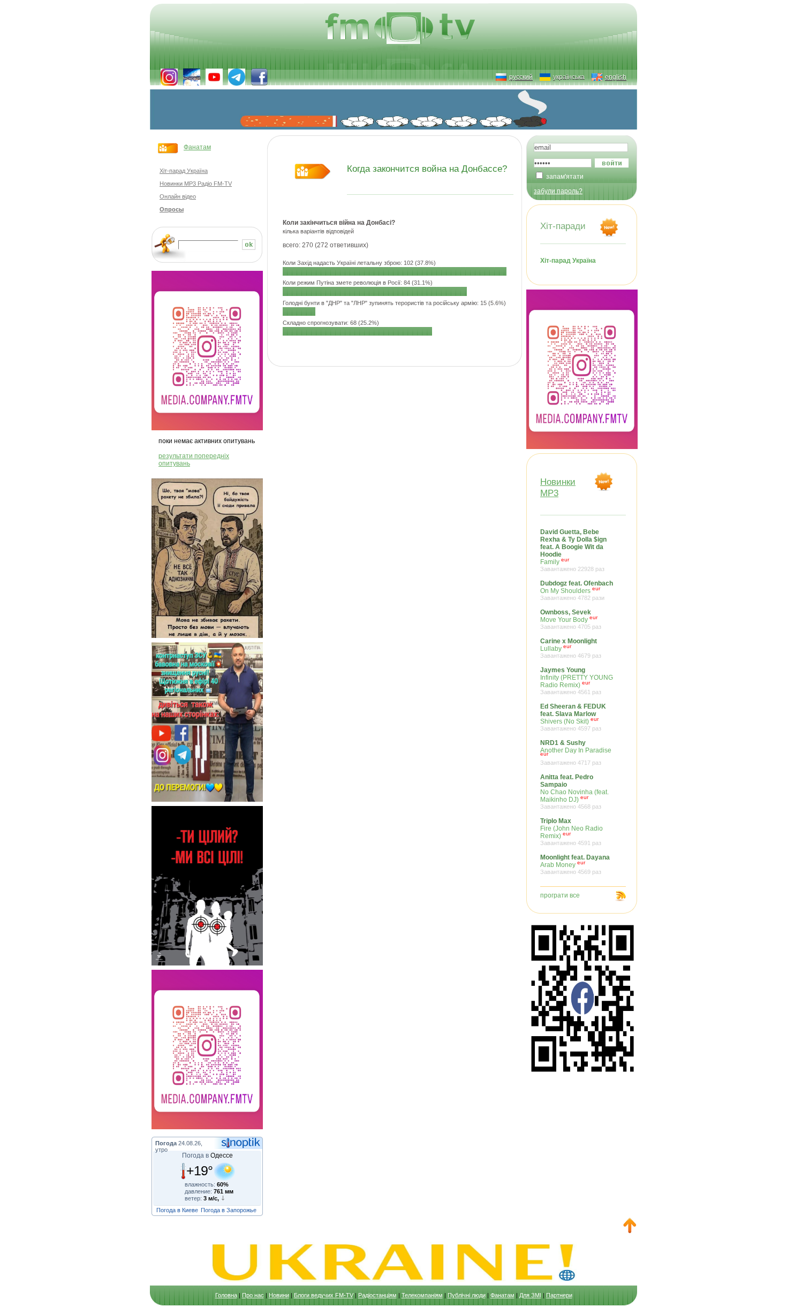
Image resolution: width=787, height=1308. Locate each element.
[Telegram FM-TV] (236, 77)
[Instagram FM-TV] (169, 77)
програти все (560, 895)
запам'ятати (565, 176)
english (615, 77)
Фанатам (197, 147)
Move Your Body (570, 619)
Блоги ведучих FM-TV (323, 1295)
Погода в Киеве (177, 1210)
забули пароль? (558, 191)
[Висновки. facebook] (191, 77)
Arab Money (575, 864)
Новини (279, 1295)
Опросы (172, 209)
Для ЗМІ (530, 1295)
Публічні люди (467, 1295)
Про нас (253, 1295)
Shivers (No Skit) (573, 717)
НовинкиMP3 (558, 487)
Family (573, 550)
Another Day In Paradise (575, 752)
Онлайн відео (178, 196)
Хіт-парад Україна (184, 171)
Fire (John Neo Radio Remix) (571, 831)
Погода (166, 1143)
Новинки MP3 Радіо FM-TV (196, 183)
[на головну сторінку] (401, 29)
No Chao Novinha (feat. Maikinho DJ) (574, 791)
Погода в (207, 1155)
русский (521, 77)
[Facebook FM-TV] (259, 77)
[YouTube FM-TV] (214, 77)
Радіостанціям (377, 1295)
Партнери (559, 1295)
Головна (226, 1295)
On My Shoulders (576, 590)
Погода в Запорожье (228, 1210)
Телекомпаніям (422, 1295)
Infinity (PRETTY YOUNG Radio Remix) (576, 680)
